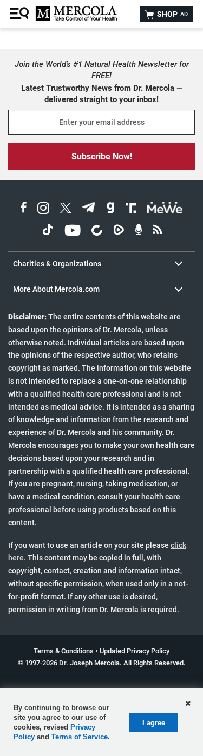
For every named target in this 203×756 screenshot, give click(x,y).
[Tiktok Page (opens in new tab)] (47, 231)
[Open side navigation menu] (20, 14)
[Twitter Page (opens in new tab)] (65, 209)
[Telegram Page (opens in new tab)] (88, 209)
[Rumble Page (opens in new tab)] (118, 231)
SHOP (171, 14)
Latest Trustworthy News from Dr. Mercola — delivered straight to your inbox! (101, 93)
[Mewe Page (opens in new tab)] (165, 209)
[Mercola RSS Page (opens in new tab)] (157, 231)
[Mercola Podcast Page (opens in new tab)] (138, 231)
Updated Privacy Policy (134, 651)
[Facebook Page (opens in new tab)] (23, 209)
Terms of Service (79, 737)
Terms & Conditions (64, 651)
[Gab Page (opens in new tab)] (110, 209)
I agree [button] (153, 723)
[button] (187, 703)
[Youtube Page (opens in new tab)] (72, 231)
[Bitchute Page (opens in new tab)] (97, 231)
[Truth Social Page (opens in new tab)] (131, 209)
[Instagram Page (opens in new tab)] (43, 209)
